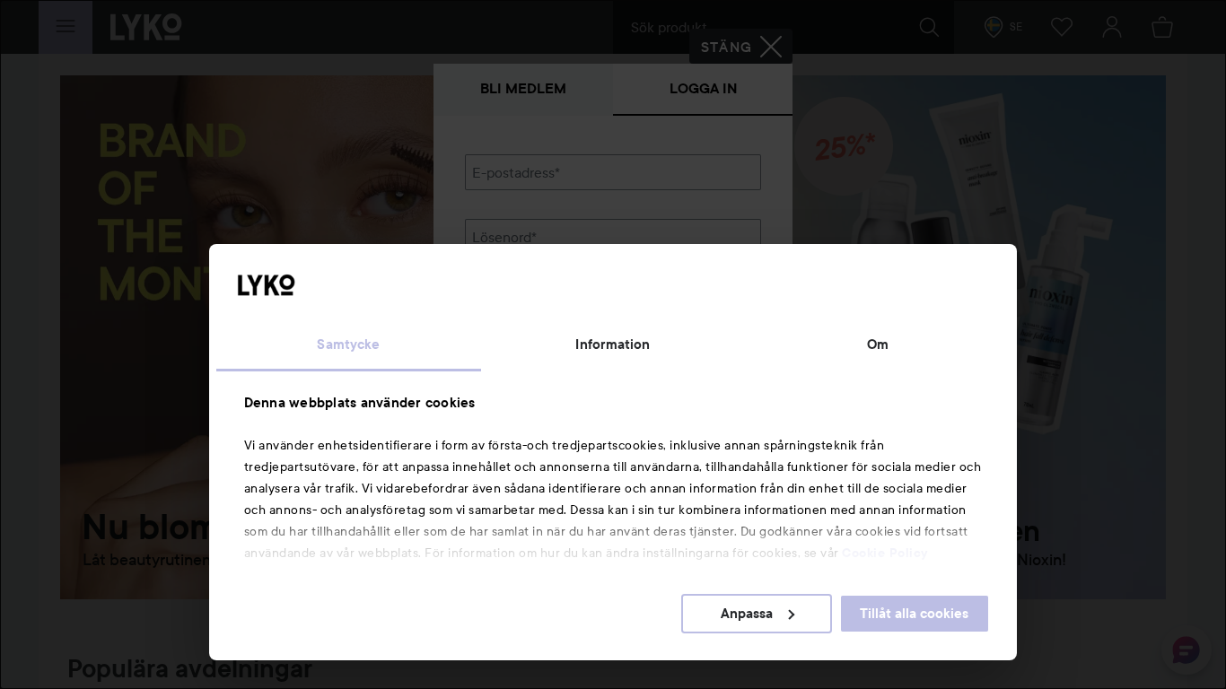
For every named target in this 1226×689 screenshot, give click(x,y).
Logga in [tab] (703, 88)
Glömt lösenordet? (524, 298)
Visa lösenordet (714, 264)
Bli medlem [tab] (523, 88)
